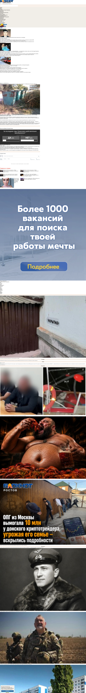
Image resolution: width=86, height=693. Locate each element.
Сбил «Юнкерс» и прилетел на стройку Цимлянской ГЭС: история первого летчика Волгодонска (13, 611)
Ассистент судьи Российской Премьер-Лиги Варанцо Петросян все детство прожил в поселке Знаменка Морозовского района (19, 53)
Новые (1, 158)
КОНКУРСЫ (2, 11)
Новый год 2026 (2, 56)
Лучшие (5, 158)
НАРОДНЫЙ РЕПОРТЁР (4, 15)
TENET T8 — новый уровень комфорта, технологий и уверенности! (35, 547)
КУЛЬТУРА (1, 13)
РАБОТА (5, 24)
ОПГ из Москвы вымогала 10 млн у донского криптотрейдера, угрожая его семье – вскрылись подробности (14, 545)
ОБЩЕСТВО (2, 17)
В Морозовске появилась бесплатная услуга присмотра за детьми (9, 360)
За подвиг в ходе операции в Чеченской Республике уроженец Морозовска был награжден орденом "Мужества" (17, 54)
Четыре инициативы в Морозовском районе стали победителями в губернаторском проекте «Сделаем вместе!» (17, 146)
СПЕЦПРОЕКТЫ (2, 20)
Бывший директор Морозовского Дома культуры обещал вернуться (10, 55)
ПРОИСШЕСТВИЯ (3, 19)
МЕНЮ (1, 7)
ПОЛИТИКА (2, 18)
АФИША (1, 9)
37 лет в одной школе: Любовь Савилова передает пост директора (41, 479)
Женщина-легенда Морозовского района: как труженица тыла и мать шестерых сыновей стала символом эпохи (17, 41)
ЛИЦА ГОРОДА (2, 14)
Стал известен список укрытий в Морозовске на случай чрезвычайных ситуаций (9, 358)
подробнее (7, 281)
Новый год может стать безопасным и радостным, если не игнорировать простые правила (13, 68)
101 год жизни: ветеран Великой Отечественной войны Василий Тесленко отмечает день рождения (13, 547)
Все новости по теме (3, 66)
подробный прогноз (3, 281)
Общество (1, 83)
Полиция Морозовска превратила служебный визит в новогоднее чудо (10, 69)
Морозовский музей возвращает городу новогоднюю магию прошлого (10, 67)
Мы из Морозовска (3, 42)
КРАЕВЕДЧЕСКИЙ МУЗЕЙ (4, 12)
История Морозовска (3, 28)
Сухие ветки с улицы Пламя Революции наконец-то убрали (9, 147)
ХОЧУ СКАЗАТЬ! (2, 22)
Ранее (9, 158)
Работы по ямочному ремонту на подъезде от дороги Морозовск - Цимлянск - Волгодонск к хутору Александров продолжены (19, 148)
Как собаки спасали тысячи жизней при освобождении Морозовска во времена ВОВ (12, 40)
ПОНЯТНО (7, 691)
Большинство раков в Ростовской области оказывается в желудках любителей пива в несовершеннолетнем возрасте (15, 479)
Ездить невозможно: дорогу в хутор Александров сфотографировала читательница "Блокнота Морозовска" (16, 150)
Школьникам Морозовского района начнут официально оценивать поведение (28, 360)
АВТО (1, 8)
